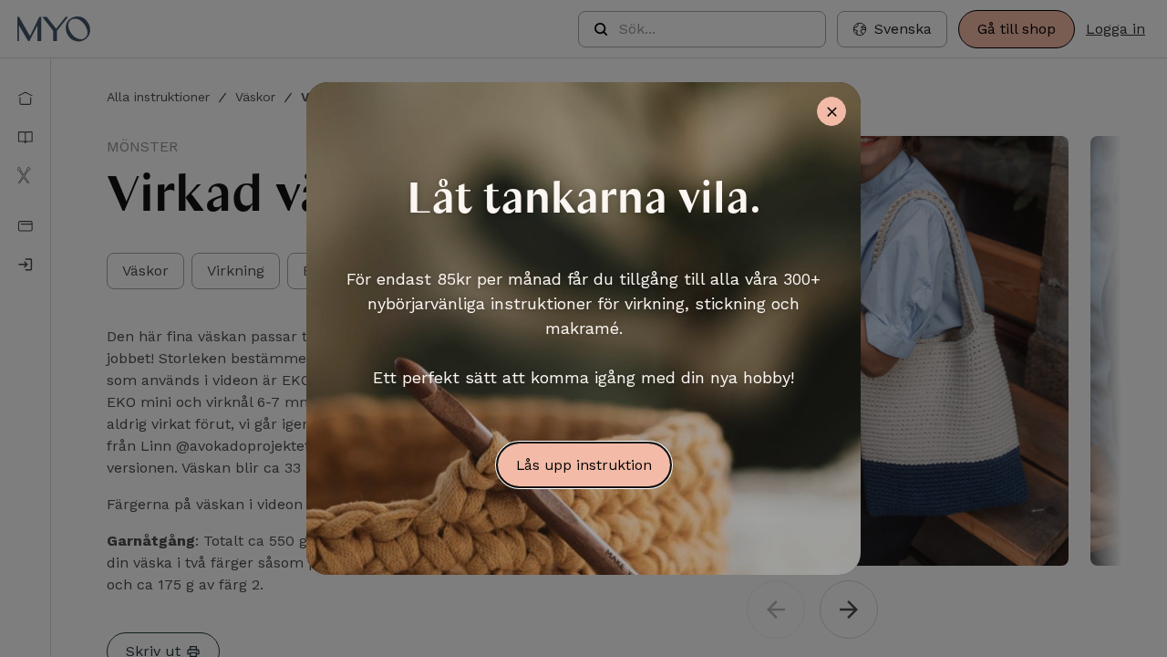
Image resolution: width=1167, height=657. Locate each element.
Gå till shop (1016, 28)
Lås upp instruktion (584, 465)
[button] (892, 29)
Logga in (1115, 28)
